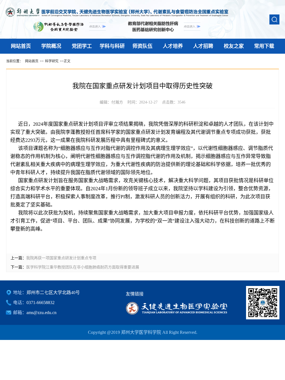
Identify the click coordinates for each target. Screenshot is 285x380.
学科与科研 (112, 46)
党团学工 (82, 46)
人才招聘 (203, 46)
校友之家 (234, 46)
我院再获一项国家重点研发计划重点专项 (61, 258)
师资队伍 (142, 46)
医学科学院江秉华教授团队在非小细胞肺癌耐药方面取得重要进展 (82, 267)
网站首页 (21, 46)
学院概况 (51, 46)
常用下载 (264, 46)
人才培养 (173, 46)
